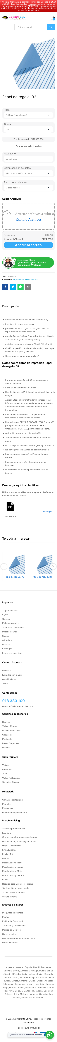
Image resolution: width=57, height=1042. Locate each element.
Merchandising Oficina (13, 875)
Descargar (47, 511)
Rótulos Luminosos (11, 730)
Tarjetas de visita (10, 610)
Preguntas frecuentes (12, 913)
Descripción (10, 306)
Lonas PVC (7, 769)
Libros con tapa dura (12, 653)
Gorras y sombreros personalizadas (19, 837)
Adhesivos (7, 640)
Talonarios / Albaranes (13, 627)
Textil (4, 773)
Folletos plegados (10, 623)
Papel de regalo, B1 (42, 577)
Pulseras (6, 670)
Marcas (5, 858)
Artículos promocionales (13, 828)
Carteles (6, 619)
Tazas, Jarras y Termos (13, 892)
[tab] (12, 307)
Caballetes (7, 735)
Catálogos (7, 648)
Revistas (6, 644)
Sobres (5, 636)
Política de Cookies (11, 930)
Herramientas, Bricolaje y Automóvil (19, 841)
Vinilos (5, 765)
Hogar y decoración (11, 845)
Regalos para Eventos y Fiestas (17, 884)
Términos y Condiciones (14, 925)
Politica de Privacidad (12, 921)
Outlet (5, 879)
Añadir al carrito (28, 245)
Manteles (6, 804)
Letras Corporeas (10, 743)
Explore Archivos (28, 219)
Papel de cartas (9, 632)
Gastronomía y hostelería (14, 812)
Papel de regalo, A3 (14, 577)
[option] (15, 566)
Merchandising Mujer (12, 871)
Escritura (6, 833)
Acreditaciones (9, 679)
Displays (6, 722)
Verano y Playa (9, 896)
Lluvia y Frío (8, 854)
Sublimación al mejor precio (15, 888)
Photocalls (7, 739)
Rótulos (6, 747)
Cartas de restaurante (12, 800)
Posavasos (7, 808)
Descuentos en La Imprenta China (18, 938)
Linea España (9, 850)
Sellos (5, 683)
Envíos (5, 917)
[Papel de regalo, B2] (5, 287)
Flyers (5, 614)
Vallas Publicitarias (11, 778)
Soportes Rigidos (10, 782)
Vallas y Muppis (9, 726)
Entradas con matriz (12, 675)
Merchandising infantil (12, 867)
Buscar (51, 27)
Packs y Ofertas (9, 942)
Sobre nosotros (9, 934)
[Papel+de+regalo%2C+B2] (13, 287)
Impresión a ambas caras (25, 279)
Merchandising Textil (12, 862)
